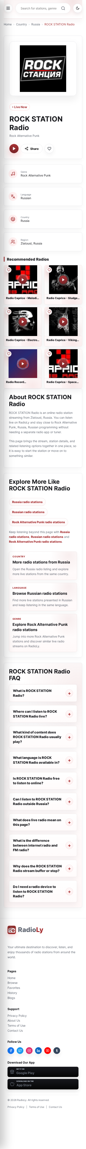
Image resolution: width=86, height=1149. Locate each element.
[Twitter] (20, 1050)
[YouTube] (47, 1050)
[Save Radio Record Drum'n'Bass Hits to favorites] (8, 354)
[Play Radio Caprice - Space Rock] (63, 363)
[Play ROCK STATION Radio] (14, 148)
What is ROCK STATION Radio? (32, 693)
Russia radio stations (27, 502)
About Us (14, 1020)
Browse (13, 982)
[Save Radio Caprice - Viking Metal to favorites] (49, 312)
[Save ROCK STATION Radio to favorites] (49, 148)
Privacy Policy (17, 1015)
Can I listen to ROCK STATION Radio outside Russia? (37, 801)
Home (8, 24)
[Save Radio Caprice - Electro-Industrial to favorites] (8, 312)
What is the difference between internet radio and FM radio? (35, 845)
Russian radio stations (28, 512)
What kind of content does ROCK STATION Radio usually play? (37, 737)
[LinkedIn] (38, 1050)
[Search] (63, 8)
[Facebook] (11, 1050)
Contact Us (15, 1030)
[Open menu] (8, 8)
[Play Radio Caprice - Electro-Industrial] (23, 322)
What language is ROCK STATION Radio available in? (36, 760)
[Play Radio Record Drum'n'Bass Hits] (23, 363)
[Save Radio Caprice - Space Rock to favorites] (49, 354)
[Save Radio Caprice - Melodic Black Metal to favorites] (8, 270)
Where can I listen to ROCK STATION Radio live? (35, 713)
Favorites (14, 988)
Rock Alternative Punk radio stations (38, 522)
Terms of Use (16, 1025)
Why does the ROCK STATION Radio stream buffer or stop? (37, 868)
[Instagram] (29, 1050)
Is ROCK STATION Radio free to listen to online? (36, 780)
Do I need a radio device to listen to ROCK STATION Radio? (34, 891)
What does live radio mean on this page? (37, 822)
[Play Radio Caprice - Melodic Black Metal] (23, 280)
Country (21, 24)
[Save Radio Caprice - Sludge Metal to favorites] (49, 270)
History (12, 993)
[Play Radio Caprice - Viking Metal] (63, 322)
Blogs (11, 998)
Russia (35, 24)
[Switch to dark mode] (77, 8)
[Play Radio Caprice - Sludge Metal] (63, 280)
